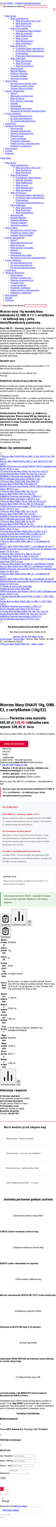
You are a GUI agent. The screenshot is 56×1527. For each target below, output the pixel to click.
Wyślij (3, 1478)
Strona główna (6, 639)
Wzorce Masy (11, 81)
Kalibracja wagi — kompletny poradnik (19, 1139)
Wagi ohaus (10, 16)
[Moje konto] (54, 9)
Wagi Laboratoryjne (19, 18)
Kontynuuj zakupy (11, 1510)
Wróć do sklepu (21, 1506)
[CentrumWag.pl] (5, 158)
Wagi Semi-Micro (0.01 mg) (28, 21)
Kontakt (8, 151)
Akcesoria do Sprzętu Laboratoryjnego (28, 111)
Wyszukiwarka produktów (13, 6)
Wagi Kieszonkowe (24, 66)
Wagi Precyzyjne (23, 26)
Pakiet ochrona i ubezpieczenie (24, 143)
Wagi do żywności (24, 33)
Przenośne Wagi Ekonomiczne (30, 56)
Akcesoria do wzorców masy (23, 83)
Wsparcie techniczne (14, 126)
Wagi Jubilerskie (18, 58)
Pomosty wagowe (18, 76)
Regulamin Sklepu (9, 1483)
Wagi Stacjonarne (24, 61)
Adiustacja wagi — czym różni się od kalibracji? (23, 1153)
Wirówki (14, 103)
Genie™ (14, 93)
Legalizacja (10, 123)
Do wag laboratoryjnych (21, 116)
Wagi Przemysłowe (19, 28)
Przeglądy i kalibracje (20, 141)
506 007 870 (13, 1113)
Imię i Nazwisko (6, 1456)
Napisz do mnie (21, 765)
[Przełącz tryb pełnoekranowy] (4, 1514)
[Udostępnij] (6, 1514)
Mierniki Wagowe (18, 71)
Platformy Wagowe (19, 73)
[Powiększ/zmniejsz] (1, 1514)
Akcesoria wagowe (19, 78)
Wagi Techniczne (18, 46)
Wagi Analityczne (24, 23)
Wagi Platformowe (24, 36)
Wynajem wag (17, 136)
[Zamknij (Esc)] (9, 1514)
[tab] (5, 920)
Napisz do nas (37, 636)
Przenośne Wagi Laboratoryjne (30, 48)
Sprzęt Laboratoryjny (14, 91)
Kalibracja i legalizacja (20, 146)
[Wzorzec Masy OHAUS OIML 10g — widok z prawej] (21, 644)
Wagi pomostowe (24, 43)
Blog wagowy (11, 148)
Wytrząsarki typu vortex (21, 108)
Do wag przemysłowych (21, 118)
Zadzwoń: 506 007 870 (22, 636)
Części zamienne (13, 113)
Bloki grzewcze (17, 98)
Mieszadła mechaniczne (21, 96)
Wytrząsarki (15, 106)
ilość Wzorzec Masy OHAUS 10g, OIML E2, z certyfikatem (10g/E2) (27, 734)
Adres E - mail (5, 1465)
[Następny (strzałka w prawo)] (4, 1517)
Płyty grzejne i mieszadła (21, 101)
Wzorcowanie (16, 128)
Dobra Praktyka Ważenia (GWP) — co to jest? (22, 1183)
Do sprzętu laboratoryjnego (22, 121)
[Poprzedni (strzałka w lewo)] (1, 1517)
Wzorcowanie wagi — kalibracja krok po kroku (22, 1168)
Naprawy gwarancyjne (20, 131)
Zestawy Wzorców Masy (21, 88)
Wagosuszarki (16, 68)
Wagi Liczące (22, 38)
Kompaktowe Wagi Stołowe (28, 31)
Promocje (9, 153)
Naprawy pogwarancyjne (21, 133)
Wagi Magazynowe (24, 41)
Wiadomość (4, 1473)
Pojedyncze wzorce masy (22, 86)
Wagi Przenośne (23, 63)
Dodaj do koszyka (14, 744)
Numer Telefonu (6, 1460)
